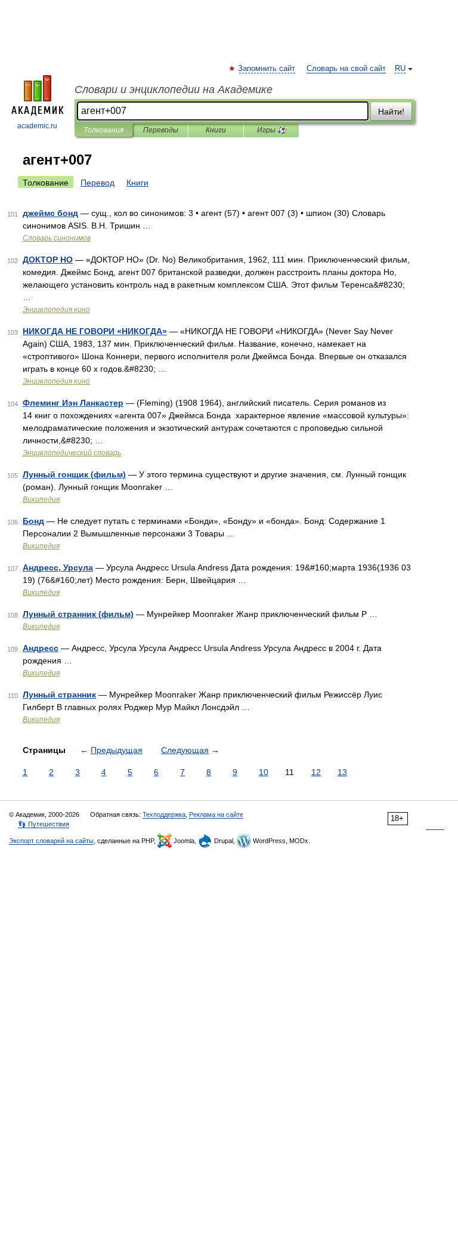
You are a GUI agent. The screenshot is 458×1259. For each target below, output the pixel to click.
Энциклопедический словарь (72, 453)
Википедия (41, 499)
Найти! (391, 111)
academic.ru (37, 126)
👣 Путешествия (43, 824)
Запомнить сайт (267, 68)
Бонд (33, 521)
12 (316, 772)
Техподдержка (164, 814)
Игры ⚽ (271, 130)
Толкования (103, 130)
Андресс (40, 648)
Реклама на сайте (216, 814)
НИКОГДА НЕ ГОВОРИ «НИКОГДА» (95, 331)
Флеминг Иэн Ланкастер (73, 403)
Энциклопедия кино (56, 310)
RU (400, 68)
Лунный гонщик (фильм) (74, 474)
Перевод (97, 182)
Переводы (160, 130)
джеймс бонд (50, 213)
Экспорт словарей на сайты (51, 840)
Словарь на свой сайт (346, 68)
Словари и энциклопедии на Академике (174, 89)
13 (342, 772)
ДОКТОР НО (48, 259)
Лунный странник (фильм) (78, 614)
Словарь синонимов (57, 238)
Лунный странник (59, 694)
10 (263, 772)
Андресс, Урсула (58, 567)
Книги (216, 130)
